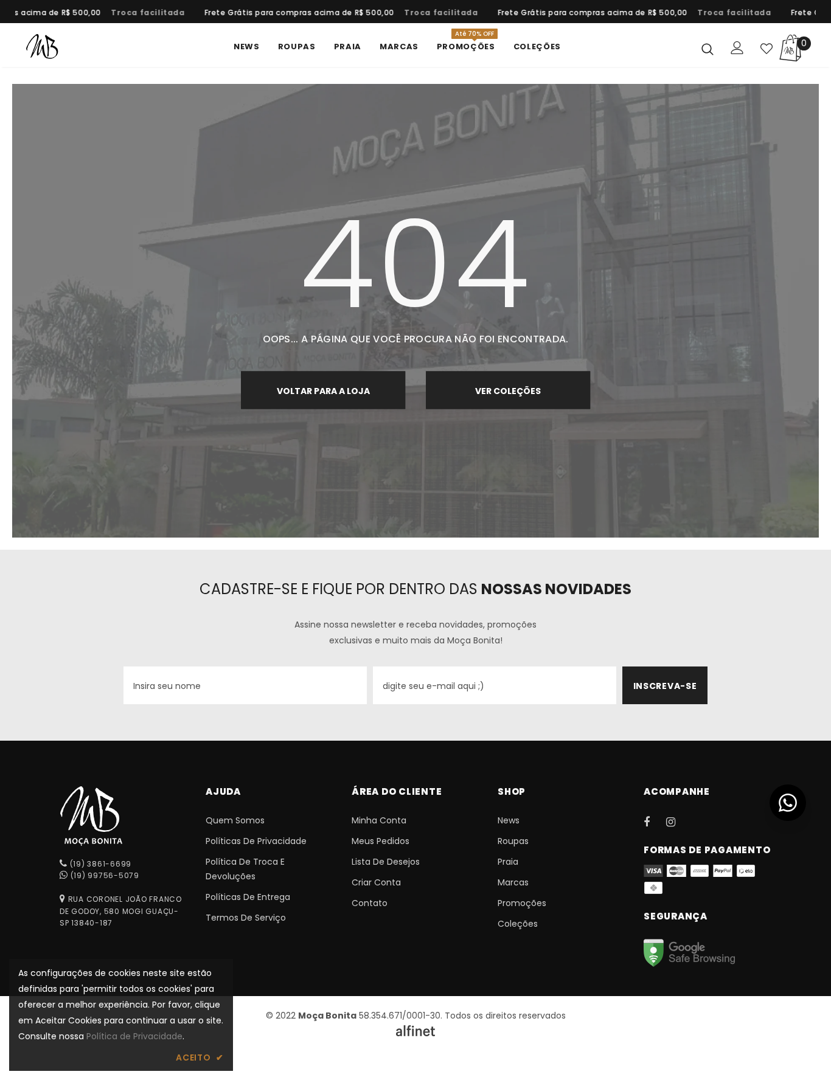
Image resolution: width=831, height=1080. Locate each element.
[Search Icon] (707, 49)
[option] (136, 13)
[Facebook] (655, 821)
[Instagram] (677, 821)
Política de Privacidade (134, 1036)
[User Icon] (737, 48)
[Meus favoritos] (766, 49)
